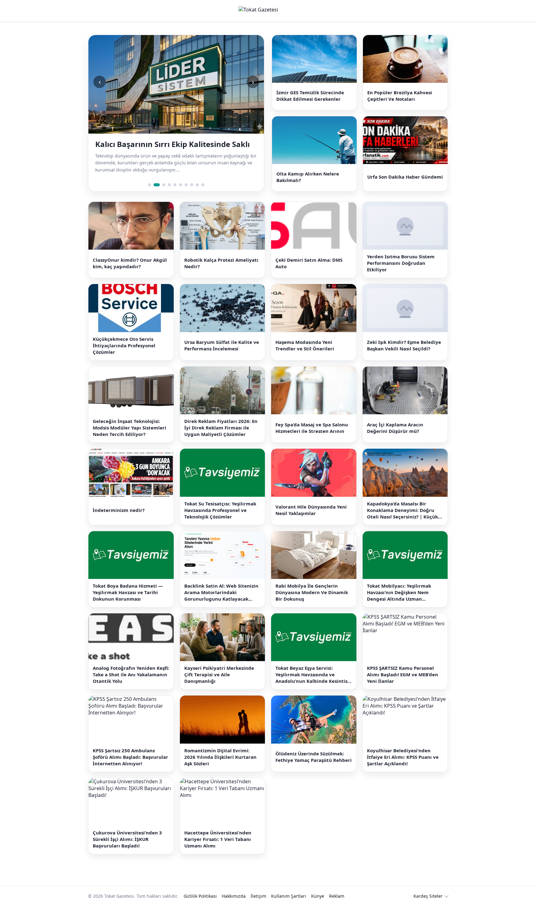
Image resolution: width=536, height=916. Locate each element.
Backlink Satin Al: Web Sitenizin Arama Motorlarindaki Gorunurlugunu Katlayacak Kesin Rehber (221, 602)
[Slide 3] (162, 194)
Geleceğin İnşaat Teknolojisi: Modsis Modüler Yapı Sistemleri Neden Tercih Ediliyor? (129, 437)
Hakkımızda (234, 906)
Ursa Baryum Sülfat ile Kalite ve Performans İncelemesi (221, 355)
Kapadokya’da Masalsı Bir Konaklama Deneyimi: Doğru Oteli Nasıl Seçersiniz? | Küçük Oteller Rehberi (402, 520)
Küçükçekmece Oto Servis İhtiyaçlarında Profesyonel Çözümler (124, 355)
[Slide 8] (191, 194)
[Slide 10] (202, 194)
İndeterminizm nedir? (119, 520)
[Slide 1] (149, 194)
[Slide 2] (155, 194)
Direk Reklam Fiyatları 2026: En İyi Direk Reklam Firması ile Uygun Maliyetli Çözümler (220, 437)
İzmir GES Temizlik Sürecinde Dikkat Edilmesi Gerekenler (310, 98)
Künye (317, 906)
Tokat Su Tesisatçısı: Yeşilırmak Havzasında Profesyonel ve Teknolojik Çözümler (220, 520)
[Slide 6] (180, 194)
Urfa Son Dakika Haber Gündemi (405, 184)
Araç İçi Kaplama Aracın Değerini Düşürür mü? (395, 437)
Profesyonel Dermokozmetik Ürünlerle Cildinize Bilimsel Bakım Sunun (167, 149)
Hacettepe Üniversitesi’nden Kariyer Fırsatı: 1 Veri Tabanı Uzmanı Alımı (217, 849)
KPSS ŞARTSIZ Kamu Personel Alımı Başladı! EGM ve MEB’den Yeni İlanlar (402, 684)
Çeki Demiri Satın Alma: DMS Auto (308, 273)
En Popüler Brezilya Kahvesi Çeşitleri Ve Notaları (399, 98)
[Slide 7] (186, 194)
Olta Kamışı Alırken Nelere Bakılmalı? (307, 184)
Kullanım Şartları (288, 906)
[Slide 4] (169, 194)
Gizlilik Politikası (200, 906)
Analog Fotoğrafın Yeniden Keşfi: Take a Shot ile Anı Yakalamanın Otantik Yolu (131, 684)
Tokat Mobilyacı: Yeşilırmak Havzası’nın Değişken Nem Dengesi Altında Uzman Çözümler (399, 602)
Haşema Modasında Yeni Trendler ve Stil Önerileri (304, 355)
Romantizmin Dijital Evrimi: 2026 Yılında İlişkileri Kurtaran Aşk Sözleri (220, 766)
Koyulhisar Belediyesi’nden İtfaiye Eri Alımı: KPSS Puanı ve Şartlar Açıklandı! (403, 766)
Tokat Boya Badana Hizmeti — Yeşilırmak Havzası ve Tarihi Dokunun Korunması (128, 602)
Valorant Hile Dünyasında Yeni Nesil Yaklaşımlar (311, 520)
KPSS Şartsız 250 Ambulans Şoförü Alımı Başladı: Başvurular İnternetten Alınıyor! (130, 766)
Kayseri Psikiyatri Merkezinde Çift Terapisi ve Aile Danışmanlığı (219, 684)
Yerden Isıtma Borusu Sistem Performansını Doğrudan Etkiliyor (401, 273)
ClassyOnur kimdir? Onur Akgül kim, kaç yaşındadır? (130, 273)
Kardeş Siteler (428, 906)
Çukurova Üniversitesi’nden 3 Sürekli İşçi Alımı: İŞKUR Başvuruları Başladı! (127, 849)
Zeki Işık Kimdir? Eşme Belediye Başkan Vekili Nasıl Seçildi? (404, 355)
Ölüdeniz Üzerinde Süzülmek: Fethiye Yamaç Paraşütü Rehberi (313, 767)
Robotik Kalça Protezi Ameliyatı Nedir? (221, 273)
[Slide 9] (197, 194)
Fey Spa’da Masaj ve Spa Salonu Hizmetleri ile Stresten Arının (311, 437)
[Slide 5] (174, 194)
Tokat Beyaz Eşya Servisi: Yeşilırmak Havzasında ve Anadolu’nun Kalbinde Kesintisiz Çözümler (313, 685)
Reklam (336, 906)
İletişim (258, 906)
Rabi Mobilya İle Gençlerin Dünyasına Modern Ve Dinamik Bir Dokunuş (311, 602)
